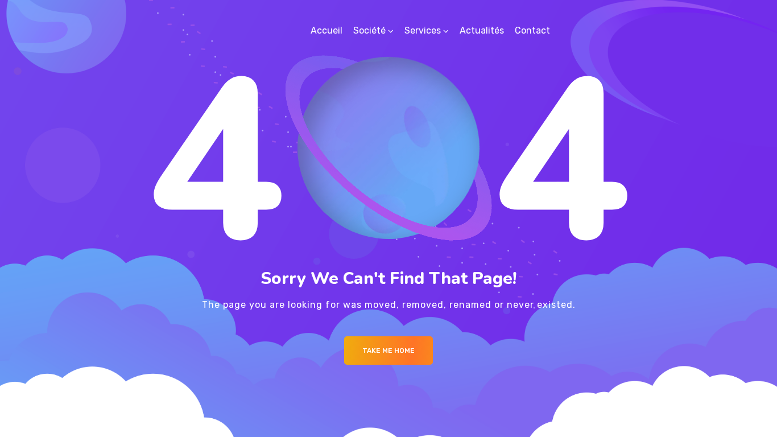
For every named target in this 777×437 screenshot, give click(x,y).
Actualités (482, 30)
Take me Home (388, 350)
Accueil (326, 30)
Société (369, 30)
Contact (532, 30)
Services (422, 30)
